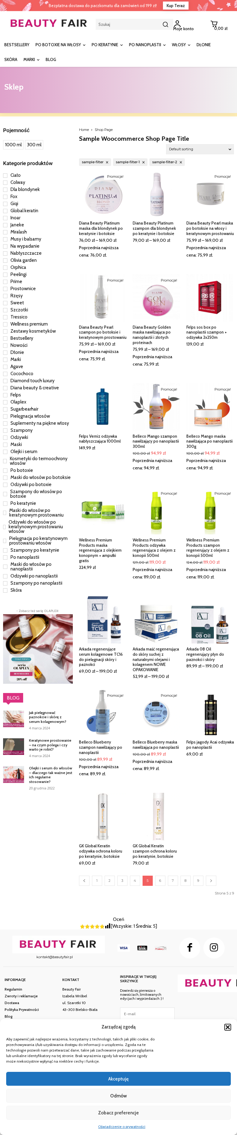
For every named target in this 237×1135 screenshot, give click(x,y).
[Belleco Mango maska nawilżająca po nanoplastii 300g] (210, 406)
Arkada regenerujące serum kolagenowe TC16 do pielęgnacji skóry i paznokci (101, 657)
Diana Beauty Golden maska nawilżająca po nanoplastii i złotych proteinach (152, 335)
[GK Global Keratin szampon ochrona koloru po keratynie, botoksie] (156, 816)
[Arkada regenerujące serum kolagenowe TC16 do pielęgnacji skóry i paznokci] (103, 619)
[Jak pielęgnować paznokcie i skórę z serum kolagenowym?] (13, 719)
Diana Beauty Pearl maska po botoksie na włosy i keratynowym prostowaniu (210, 228)
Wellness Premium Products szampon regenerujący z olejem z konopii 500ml (207, 547)
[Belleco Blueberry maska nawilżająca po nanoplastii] (156, 712)
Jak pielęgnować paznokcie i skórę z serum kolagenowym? (47, 717)
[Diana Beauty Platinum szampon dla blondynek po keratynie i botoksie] (156, 193)
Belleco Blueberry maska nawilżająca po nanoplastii (156, 745)
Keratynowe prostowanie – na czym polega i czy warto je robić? (50, 745)
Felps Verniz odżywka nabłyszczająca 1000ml (100, 439)
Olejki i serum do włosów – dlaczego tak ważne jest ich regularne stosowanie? (50, 775)
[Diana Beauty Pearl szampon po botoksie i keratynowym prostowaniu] (103, 297)
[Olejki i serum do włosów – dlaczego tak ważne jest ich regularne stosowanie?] (13, 774)
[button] (228, 1027)
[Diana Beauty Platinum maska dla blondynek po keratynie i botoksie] (103, 193)
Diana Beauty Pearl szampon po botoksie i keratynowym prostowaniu (103, 332)
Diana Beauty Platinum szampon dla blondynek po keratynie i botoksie (154, 228)
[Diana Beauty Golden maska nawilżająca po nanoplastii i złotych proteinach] (156, 297)
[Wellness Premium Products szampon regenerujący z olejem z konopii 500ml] (210, 510)
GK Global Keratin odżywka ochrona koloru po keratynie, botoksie (100, 851)
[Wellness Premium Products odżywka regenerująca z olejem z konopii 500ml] (156, 510)
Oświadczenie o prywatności (121, 1126)
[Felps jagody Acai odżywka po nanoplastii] (210, 712)
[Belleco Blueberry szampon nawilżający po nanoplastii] (103, 712)
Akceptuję (118, 1079)
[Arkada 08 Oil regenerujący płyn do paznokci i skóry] (210, 619)
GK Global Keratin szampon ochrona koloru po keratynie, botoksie (155, 851)
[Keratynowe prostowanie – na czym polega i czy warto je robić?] (13, 746)
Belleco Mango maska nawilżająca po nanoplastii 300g (209, 441)
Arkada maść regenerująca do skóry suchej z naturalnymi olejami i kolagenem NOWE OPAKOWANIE (156, 659)
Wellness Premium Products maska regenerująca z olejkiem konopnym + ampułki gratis (100, 550)
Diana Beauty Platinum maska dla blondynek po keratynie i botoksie (101, 228)
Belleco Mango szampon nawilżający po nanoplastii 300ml (156, 441)
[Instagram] (213, 948)
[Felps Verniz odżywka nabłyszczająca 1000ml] (103, 406)
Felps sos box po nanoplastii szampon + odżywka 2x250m (206, 332)
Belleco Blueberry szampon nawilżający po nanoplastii (100, 747)
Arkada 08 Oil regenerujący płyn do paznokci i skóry (205, 654)
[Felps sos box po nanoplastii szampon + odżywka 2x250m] (210, 297)
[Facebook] (189, 948)
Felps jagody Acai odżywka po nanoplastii (210, 745)
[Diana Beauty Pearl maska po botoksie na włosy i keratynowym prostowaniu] (210, 193)
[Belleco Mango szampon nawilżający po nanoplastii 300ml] (156, 406)
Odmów (118, 1096)
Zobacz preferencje (118, 1113)
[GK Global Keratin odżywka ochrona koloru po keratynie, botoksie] (103, 816)
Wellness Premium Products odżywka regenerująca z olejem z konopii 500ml (154, 547)
